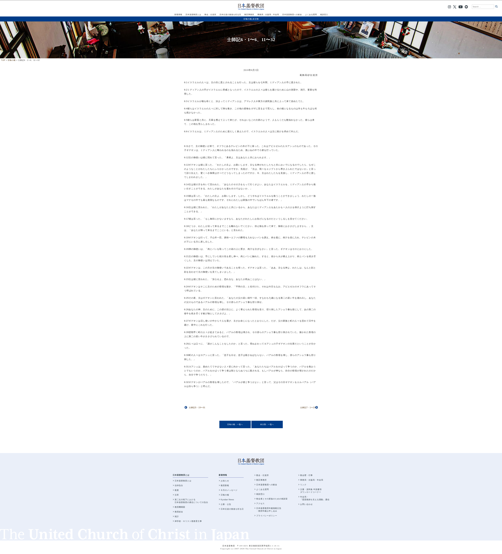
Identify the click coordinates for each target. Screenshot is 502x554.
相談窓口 (260, 494)
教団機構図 (180, 507)
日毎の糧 (247, 19)
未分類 (255, 19)
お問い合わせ (306, 504)
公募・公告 (226, 504)
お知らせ (225, 481)
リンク (303, 485)
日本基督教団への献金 (266, 485)
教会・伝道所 (262, 475)
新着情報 (223, 475)
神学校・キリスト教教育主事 (188, 521)
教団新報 (225, 485)
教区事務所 (261, 480)
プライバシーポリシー (266, 516)
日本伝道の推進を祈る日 (232, 509)
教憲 (177, 490)
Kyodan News (227, 499)
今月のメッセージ (229, 490)
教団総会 (179, 512)
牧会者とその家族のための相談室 (272, 499)
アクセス (260, 503)
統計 (177, 516)
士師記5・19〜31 (197, 407)
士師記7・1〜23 (307, 407)
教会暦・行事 (306, 475)
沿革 (177, 495)
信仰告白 (179, 485)
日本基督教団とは (181, 475)
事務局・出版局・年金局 (311, 480)
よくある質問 (262, 489)
